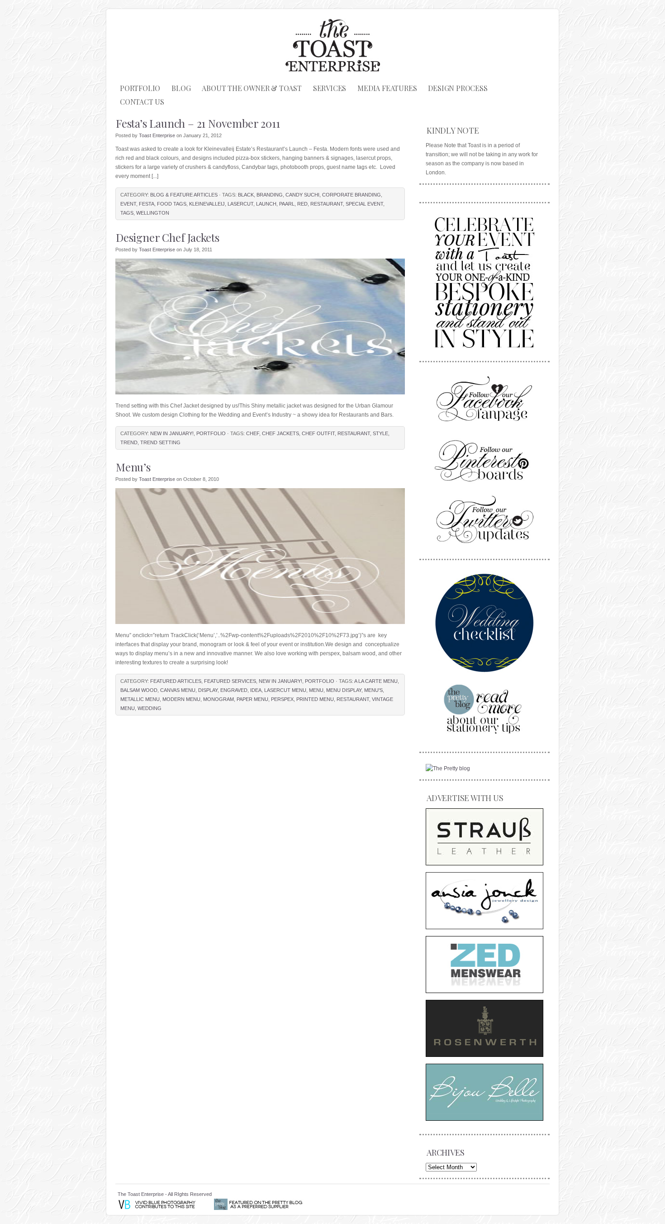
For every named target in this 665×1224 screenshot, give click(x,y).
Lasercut (240, 203)
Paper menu (252, 699)
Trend (129, 442)
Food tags (171, 203)
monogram (218, 699)
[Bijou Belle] (484, 1092)
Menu (316, 690)
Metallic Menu (140, 699)
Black (246, 194)
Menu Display (343, 690)
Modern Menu (181, 699)
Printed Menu (315, 699)
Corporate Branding (351, 194)
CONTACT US (142, 101)
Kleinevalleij (207, 203)
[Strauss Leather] (484, 836)
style (380, 433)
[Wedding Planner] (484, 622)
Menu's (373, 690)
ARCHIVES (445, 1152)
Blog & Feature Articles (184, 194)
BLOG (180, 88)
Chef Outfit (318, 433)
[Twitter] (484, 519)
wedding (150, 708)
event (128, 203)
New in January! (172, 433)
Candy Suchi (302, 194)
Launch (266, 203)
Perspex (282, 699)
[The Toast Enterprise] (484, 281)
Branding (269, 194)
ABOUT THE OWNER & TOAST (251, 88)
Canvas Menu (177, 690)
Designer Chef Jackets (167, 237)
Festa (146, 203)
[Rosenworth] (484, 1028)
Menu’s (133, 467)
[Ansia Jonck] (484, 900)
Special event (364, 203)
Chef (252, 433)
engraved (233, 690)
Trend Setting (160, 442)
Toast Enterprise (157, 135)
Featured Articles (175, 681)
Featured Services (230, 681)
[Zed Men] (484, 964)
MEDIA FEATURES (387, 88)
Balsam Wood (138, 690)
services (329, 88)
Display (208, 690)
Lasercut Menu (285, 690)
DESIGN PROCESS (457, 88)
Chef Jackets (280, 433)
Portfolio (140, 88)
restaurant (326, 203)
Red (302, 203)
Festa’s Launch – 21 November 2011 (198, 123)
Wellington (152, 213)
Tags (126, 213)
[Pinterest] (484, 459)
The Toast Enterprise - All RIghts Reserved (165, 1194)
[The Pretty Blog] (448, 768)
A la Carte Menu (376, 681)
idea (255, 690)
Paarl (286, 203)
